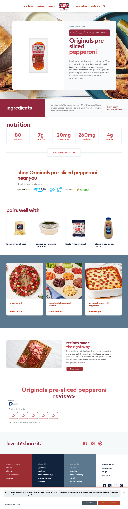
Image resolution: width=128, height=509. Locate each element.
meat (83, 26)
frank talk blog (45, 474)
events (41, 481)
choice (73, 467)
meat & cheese (74, 26)
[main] (64, 498)
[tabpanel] (19, 229)
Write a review (101, 33)
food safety (76, 481)
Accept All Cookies (109, 503)
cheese (9, 471)
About (51, 5)
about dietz (75, 464)
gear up (42, 467)
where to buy (108, 464)
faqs (104, 471)
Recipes (40, 5)
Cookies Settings (12, 504)
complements (12, 474)
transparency (76, 474)
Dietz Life (95, 5)
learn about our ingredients (114, 107)
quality (73, 471)
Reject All (89, 503)
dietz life (42, 464)
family (73, 478)
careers (106, 475)
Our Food (28, 5)
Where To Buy (80, 5)
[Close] (124, 492)
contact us (107, 468)
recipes (41, 471)
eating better (44, 478)
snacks (9, 478)
